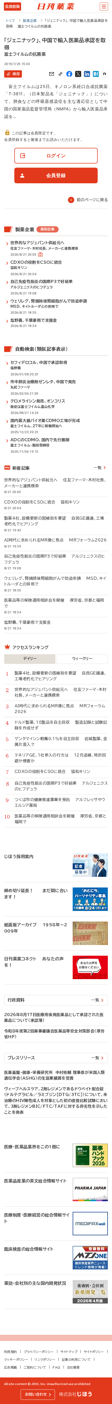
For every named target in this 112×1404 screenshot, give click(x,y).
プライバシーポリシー (39, 1351)
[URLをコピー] (60, 74)
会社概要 (73, 1367)
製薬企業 (30, 20)
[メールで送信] (51, 74)
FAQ (56, 1367)
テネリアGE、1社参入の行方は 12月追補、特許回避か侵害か (60, 758)
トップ (10, 20)
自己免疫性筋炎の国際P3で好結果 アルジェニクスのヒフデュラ (54, 559)
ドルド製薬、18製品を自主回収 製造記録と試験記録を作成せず (61, 725)
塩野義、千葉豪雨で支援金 (30, 622)
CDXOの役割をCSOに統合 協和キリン (42, 502)
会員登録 (12, 6)
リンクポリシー (45, 1359)
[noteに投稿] (105, 74)
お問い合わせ (36, 1394)
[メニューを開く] (104, 6)
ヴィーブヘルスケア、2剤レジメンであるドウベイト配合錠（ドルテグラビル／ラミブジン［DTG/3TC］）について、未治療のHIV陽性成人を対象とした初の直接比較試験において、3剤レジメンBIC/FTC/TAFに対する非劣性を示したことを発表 (56, 1100)
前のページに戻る (92, 200)
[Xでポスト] (78, 74)
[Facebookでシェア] (69, 74)
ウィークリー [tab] (82, 658)
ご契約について (35, 1367)
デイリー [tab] (30, 658)
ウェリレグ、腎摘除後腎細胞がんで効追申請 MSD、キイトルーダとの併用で (55, 581)
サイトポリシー (94, 1351)
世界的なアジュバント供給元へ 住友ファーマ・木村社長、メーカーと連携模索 (55, 483)
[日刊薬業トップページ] (56, 6)
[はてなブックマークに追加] (96, 74)
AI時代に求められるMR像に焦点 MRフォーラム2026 (55, 540)
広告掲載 (10, 1367)
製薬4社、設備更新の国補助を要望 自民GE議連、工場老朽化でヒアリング (54, 521)
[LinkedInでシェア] (87, 74)
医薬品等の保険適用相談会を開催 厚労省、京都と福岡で (54, 603)
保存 (16, 74)
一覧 (98, 468)
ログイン (56, 155)
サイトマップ (68, 1351)
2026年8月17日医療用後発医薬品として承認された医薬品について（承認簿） (54, 1018)
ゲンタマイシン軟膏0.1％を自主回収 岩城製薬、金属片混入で (61, 742)
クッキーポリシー (16, 1359)
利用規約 (10, 1351)
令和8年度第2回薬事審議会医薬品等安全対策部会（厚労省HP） (54, 1034)
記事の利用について (76, 1359)
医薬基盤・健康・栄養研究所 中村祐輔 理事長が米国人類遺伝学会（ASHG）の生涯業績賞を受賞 (54, 1075)
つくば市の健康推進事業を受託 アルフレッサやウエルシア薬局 (60, 803)
